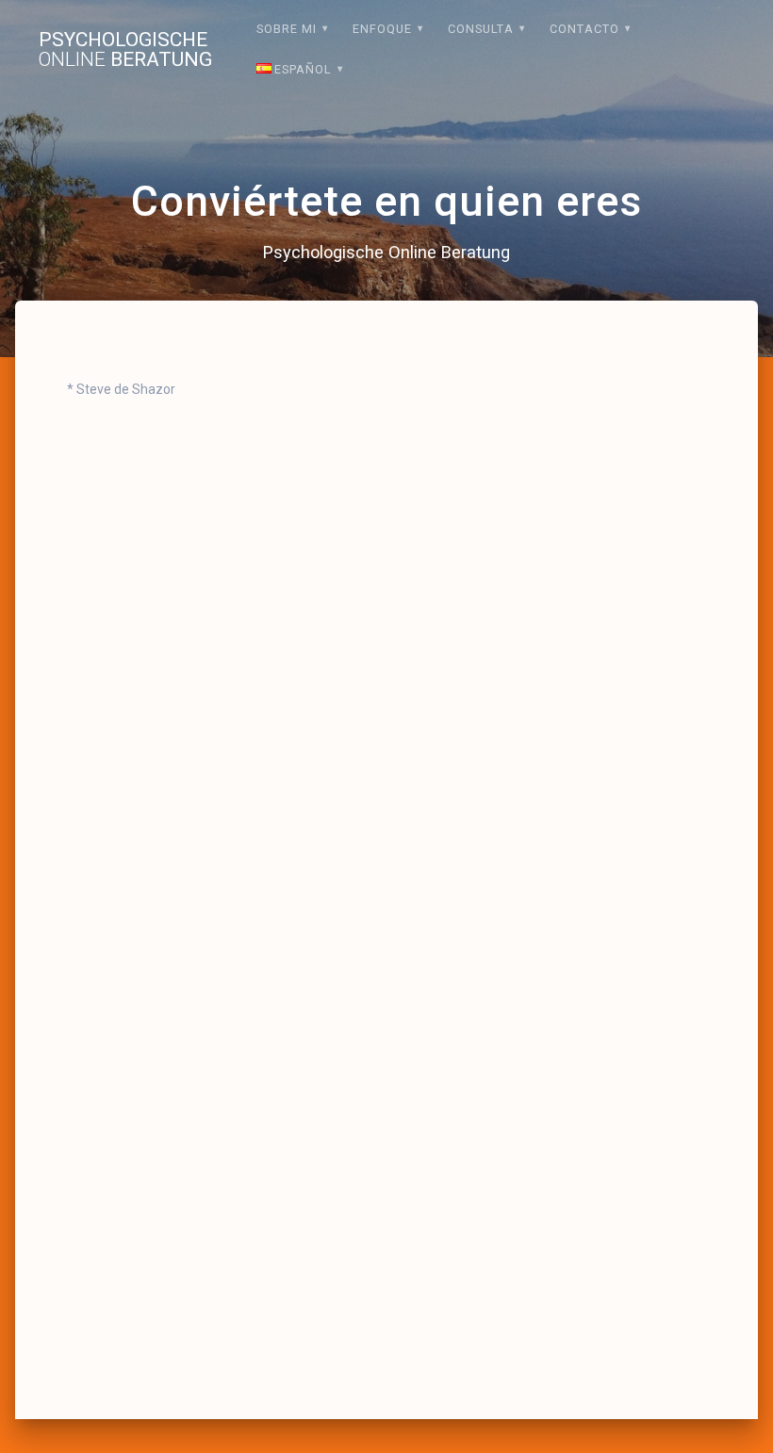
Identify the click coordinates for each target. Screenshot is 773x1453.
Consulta (481, 29)
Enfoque (382, 29)
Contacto (584, 29)
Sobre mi (286, 29)
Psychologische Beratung (125, 50)
